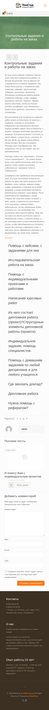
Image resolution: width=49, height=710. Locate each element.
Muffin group (28, 693)
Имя (6, 539)
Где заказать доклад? (25, 384)
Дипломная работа (23, 393)
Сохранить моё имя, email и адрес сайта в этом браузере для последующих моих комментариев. (23, 574)
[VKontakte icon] (26, 700)
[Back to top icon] (24, 687)
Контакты (9, 238)
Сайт (6, 561)
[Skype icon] (23, 700)
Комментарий (10, 509)
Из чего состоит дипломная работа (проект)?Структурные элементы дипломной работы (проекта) (26, 322)
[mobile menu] (45, 5)
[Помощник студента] (24, 5)
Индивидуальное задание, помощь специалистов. (22, 346)
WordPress (34, 696)
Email (7, 550)
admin (24, 429)
